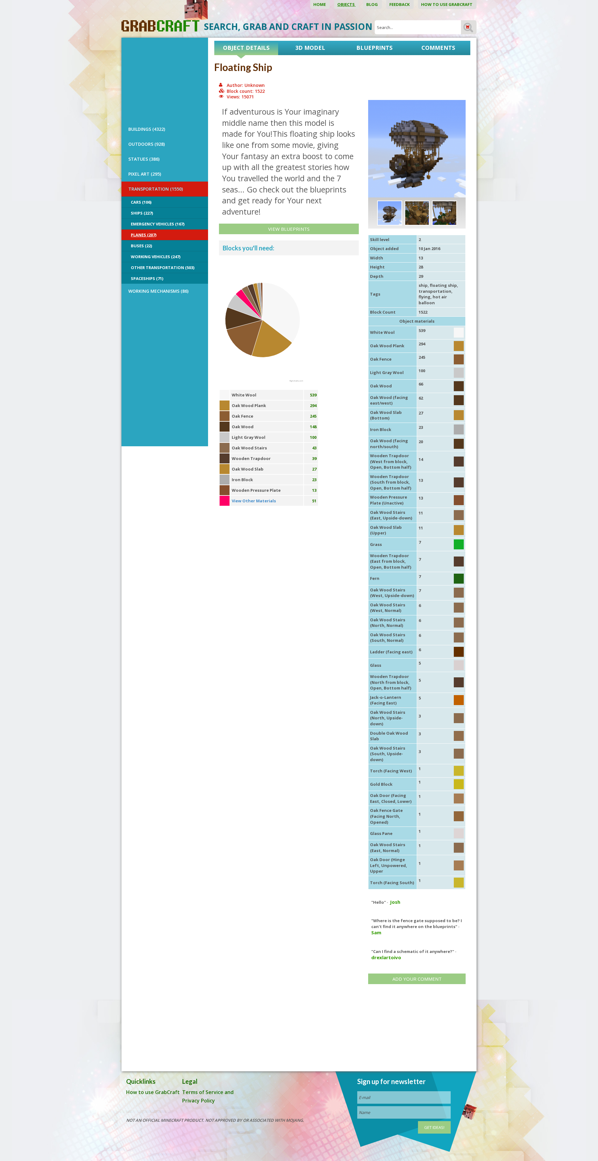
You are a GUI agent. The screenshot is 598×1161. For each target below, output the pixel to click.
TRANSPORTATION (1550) (155, 189)
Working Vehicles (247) (155, 256)
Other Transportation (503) (162, 267)
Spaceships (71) (147, 278)
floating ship (443, 285)
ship (423, 285)
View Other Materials (254, 501)
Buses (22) (141, 246)
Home (320, 4)
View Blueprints (289, 229)
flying (424, 297)
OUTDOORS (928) (146, 144)
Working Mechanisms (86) (158, 291)
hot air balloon (433, 300)
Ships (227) (142, 213)
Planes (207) (143, 235)
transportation (435, 291)
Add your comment (417, 979)
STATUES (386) (143, 159)
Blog (372, 4)
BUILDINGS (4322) (146, 129)
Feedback (400, 4)
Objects (346, 4)
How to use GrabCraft (447, 4)
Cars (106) (141, 202)
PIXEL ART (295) (144, 174)
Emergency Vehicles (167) (157, 224)
